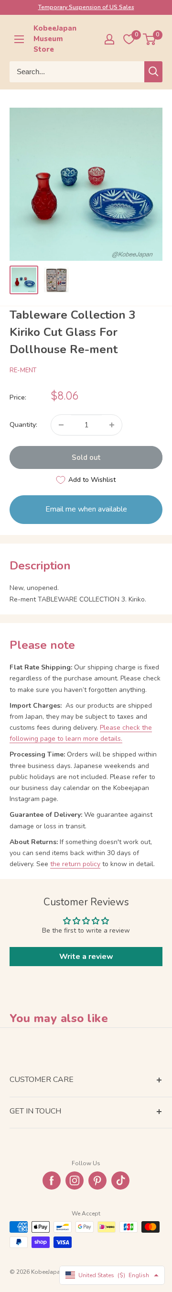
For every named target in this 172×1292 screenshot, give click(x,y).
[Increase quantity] (112, 425)
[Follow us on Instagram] (74, 1180)
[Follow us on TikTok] (120, 1180)
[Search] (153, 71)
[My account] (109, 39)
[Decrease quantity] (61, 425)
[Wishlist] (129, 39)
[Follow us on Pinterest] (97, 1180)
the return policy (75, 864)
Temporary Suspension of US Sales (86, 7)
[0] (150, 39)
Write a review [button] (86, 956)
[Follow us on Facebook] (52, 1180)
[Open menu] (19, 39)
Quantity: (23, 424)
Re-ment (23, 370)
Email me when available (86, 509)
